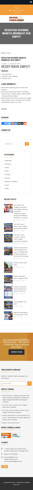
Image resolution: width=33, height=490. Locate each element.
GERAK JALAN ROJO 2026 (20, 264)
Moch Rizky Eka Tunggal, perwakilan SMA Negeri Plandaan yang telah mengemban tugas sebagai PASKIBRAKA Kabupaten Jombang (21, 211)
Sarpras (7, 178)
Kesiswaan (8, 160)
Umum (5, 63)
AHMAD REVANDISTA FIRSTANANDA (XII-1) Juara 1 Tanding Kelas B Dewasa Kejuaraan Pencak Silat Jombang (21, 252)
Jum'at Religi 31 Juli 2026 (20, 303)
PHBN (7, 167)
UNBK (7, 188)
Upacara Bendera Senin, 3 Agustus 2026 (20, 277)
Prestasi (7, 174)
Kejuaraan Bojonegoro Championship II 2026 (21, 313)
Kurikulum (8, 164)
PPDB (7, 171)
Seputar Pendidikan (11, 181)
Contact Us (15, 352)
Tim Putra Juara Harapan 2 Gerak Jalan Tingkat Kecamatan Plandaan (20, 238)
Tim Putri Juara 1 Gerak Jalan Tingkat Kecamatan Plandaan (20, 226)
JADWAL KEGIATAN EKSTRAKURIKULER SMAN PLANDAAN (20, 289)
